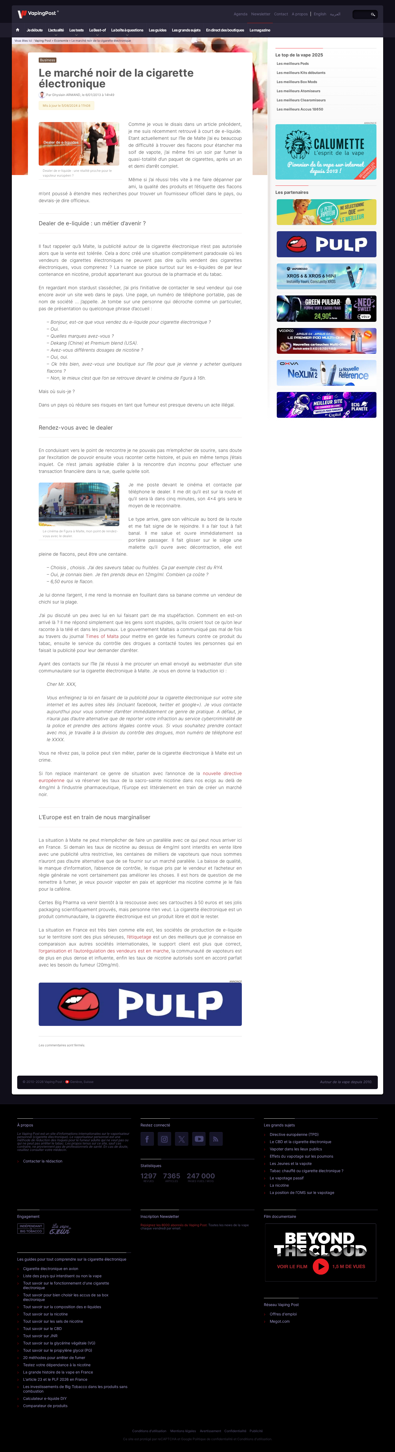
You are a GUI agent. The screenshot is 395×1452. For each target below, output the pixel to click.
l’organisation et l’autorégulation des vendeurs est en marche (104, 951)
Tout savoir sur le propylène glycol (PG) (57, 1350)
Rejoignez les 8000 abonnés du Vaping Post (174, 1225)
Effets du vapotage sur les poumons (301, 1156)
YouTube (199, 1139)
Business (47, 60)
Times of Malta (102, 636)
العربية (335, 14)
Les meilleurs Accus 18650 (300, 109)
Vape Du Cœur (60, 1228)
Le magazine (260, 30)
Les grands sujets (186, 30)
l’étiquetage (139, 937)
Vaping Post (60, 10)
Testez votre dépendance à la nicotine (57, 1364)
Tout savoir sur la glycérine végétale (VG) (59, 1343)
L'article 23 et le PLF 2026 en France (55, 1379)
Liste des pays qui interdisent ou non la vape (62, 1275)
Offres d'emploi (283, 1314)
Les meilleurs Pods (293, 63)
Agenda (240, 14)
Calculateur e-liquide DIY (45, 1398)
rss (216, 1139)
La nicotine (279, 1185)
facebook (147, 1139)
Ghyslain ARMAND (66, 95)
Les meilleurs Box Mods (297, 82)
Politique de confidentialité (213, 1439)
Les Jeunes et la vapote (291, 1163)
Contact (281, 14)
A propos (300, 14)
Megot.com (280, 1321)
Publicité (256, 1431)
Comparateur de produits (45, 1405)
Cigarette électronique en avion (50, 1268)
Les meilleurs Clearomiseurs (301, 100)
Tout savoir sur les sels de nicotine (53, 1321)
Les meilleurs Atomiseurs (298, 91)
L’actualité (56, 30)
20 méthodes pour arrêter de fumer (54, 1357)
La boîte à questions (127, 30)
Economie (61, 40)
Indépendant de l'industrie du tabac (31, 1228)
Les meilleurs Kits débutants (301, 72)
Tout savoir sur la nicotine (45, 1314)
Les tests (76, 30)
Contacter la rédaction (42, 1161)
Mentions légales (183, 1431)
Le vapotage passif (287, 1178)
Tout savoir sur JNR (40, 1335)
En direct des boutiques (225, 30)
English (320, 14)
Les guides (157, 30)
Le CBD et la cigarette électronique (300, 1141)
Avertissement (210, 1431)
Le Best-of (97, 30)
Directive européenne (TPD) (294, 1134)
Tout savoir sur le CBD (42, 1328)
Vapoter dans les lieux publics (296, 1149)
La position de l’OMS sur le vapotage (302, 1192)
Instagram (164, 1139)
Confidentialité (235, 1431)
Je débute (34, 30)
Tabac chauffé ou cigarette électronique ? (306, 1170)
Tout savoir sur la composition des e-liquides (62, 1306)
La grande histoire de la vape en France (58, 1372)
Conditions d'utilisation (149, 1431)
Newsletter (260, 14)
